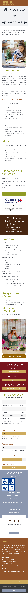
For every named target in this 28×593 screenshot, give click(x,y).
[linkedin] (7, 568)
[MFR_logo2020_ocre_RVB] (8, 1)
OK (14, 590)
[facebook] (2, 568)
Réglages (23, 586)
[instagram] (5, 568)
